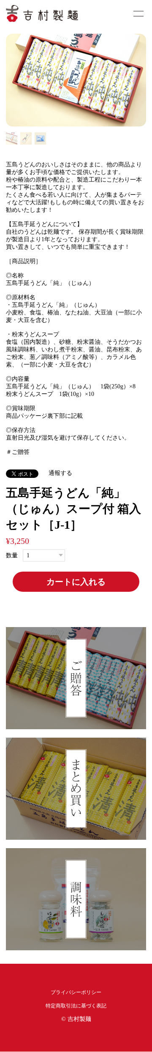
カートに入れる (76, 581)
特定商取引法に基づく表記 (76, 1006)
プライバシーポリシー (76, 992)
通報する (60, 473)
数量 (12, 555)
